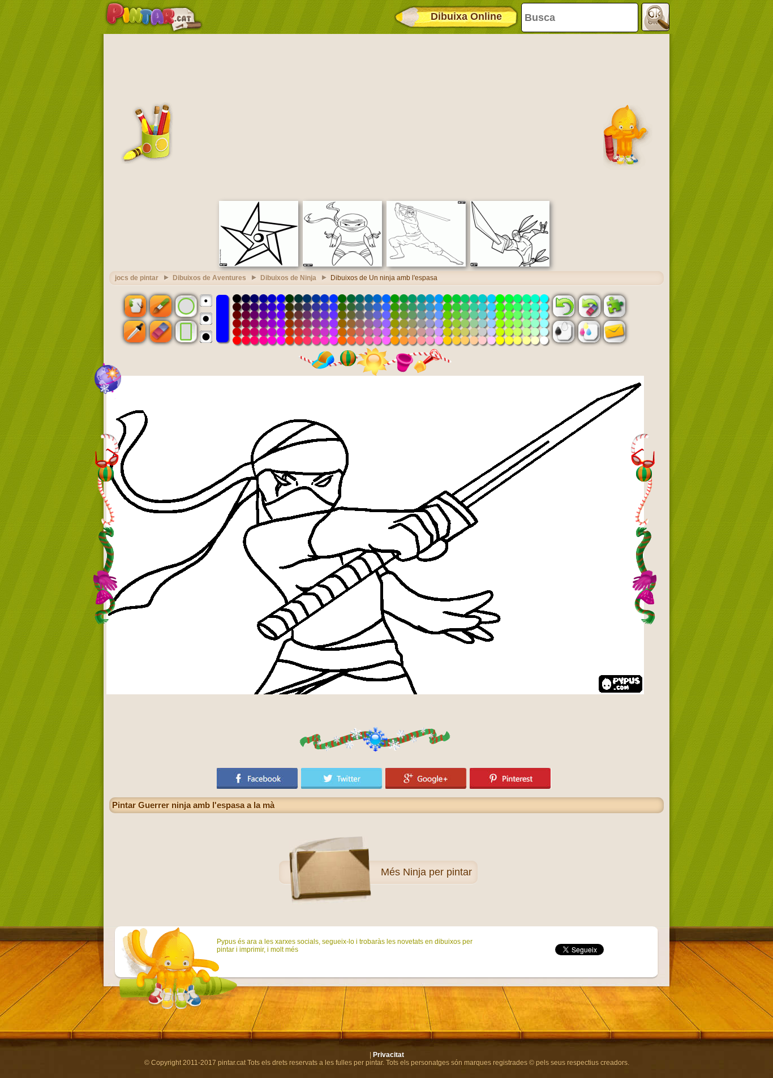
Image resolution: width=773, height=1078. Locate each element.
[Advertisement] (386, 116)
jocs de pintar (136, 278)
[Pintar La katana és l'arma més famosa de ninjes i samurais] (509, 264)
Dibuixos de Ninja (288, 278)
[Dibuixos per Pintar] (154, 17)
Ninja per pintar (437, 872)
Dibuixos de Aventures (209, 278)
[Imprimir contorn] (563, 331)
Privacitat (388, 1055)
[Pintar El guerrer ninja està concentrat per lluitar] (342, 264)
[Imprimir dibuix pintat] (589, 331)
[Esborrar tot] (589, 305)
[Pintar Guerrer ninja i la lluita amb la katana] (426, 264)
